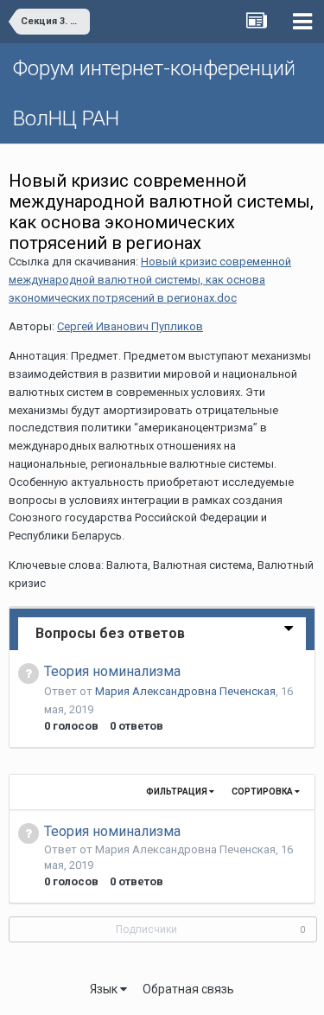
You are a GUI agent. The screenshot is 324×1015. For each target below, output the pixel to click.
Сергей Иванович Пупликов (130, 326)
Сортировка (263, 791)
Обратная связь (188, 989)
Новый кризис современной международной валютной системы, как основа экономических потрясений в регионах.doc (150, 279)
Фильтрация (177, 791)
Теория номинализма (112, 671)
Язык (105, 989)
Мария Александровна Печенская (185, 691)
